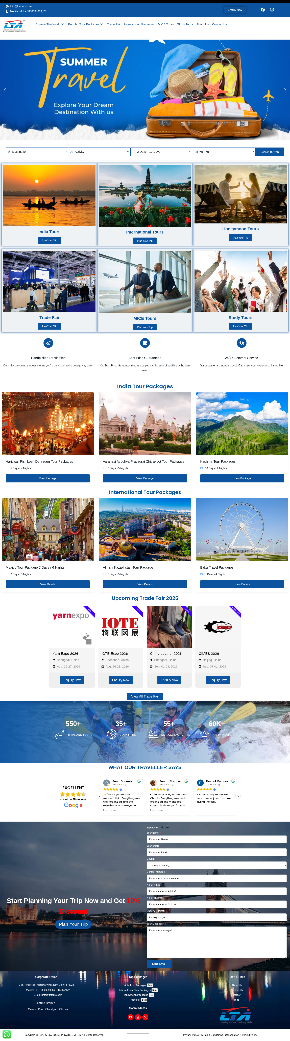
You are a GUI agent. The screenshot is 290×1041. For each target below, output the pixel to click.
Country (152, 858)
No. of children (154, 897)
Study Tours (185, 24)
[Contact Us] (237, 990)
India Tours (49, 231)
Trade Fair (114, 24)
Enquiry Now (72, 680)
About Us (202, 24)
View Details (47, 584)
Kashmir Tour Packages (218, 461)
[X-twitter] (145, 1017)
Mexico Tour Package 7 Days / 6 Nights (35, 567)
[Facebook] (263, 9)
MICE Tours (166, 24)
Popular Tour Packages (83, 24)
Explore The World (47, 24)
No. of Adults (154, 884)
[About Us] (237, 985)
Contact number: (157, 871)
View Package (47, 478)
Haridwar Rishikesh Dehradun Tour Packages (39, 461)
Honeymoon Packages (139, 24)
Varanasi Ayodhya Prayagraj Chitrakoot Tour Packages (143, 461)
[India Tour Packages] (138, 985)
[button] (5, 90)
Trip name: (153, 827)
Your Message (155, 923)
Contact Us (219, 24)
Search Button (270, 152)
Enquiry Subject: (156, 910)
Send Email (159, 963)
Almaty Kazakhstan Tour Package (128, 567)
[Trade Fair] (138, 999)
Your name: (154, 832)
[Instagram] (272, 9)
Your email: (154, 845)
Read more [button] (109, 810)
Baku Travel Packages (216, 567)
